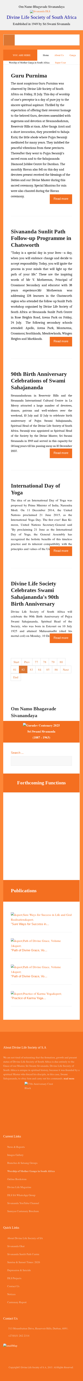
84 (39, 669)
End (15, 677)
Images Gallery (15, 1155)
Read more (61, 198)
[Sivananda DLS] (41, 11)
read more (69, 1078)
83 (31, 669)
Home (46, 55)
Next (66, 669)
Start (16, 662)
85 (48, 669)
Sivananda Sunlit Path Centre (23, 1254)
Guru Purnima (29, 75)
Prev (27, 662)
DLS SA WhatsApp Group (21, 1195)
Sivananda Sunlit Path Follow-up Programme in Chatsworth (41, 238)
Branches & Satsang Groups (22, 1163)
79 (53, 662)
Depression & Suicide (19, 1270)
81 (15, 669)
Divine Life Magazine (19, 1187)
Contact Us (13, 1286)
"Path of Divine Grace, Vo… (29, 950)
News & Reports (16, 1147)
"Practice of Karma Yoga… (28, 998)
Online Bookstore (17, 1179)
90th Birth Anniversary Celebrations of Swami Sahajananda (39, 380)
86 (56, 669)
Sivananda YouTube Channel (23, 1203)
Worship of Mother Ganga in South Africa (29, 62)
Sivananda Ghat (16, 1246)
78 (44, 662)
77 (36, 662)
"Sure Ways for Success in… (30, 924)
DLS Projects (14, 1278)
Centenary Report (17, 1302)
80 (61, 662)
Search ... (17, 752)
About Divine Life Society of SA (25, 1238)
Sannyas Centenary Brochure (23, 1211)
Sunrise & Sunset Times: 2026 (23, 1262)
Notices (11, 1294)
